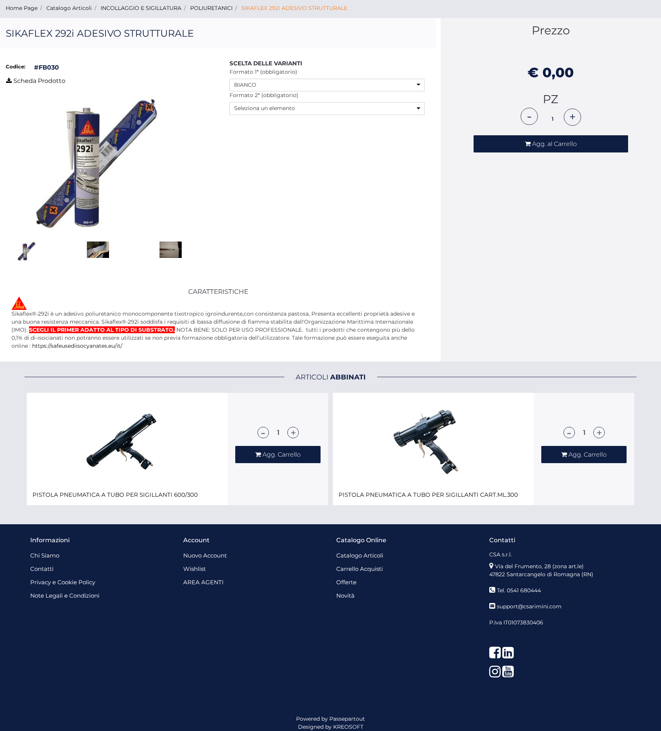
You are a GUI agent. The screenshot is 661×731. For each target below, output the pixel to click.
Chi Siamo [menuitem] (44, 555)
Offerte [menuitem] (346, 582)
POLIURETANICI (211, 8)
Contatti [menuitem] (42, 568)
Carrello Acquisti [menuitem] (359, 568)
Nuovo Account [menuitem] (205, 555)
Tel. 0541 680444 (519, 590)
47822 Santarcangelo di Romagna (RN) (541, 574)
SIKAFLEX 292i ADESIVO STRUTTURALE (294, 8)
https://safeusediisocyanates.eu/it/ (77, 345)
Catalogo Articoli (69, 8)
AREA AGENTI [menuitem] (203, 582)
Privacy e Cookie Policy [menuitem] (62, 582)
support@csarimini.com (529, 606)
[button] (87, 167)
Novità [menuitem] (345, 595)
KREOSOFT (348, 726)
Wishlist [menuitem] (194, 568)
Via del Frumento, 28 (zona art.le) (539, 566)
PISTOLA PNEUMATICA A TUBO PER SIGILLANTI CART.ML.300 (428, 494)
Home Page (21, 8)
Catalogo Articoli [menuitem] (359, 555)
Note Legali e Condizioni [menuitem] (64, 595)
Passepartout (347, 718)
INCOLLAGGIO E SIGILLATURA (141, 8)
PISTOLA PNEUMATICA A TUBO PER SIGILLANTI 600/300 (115, 494)
